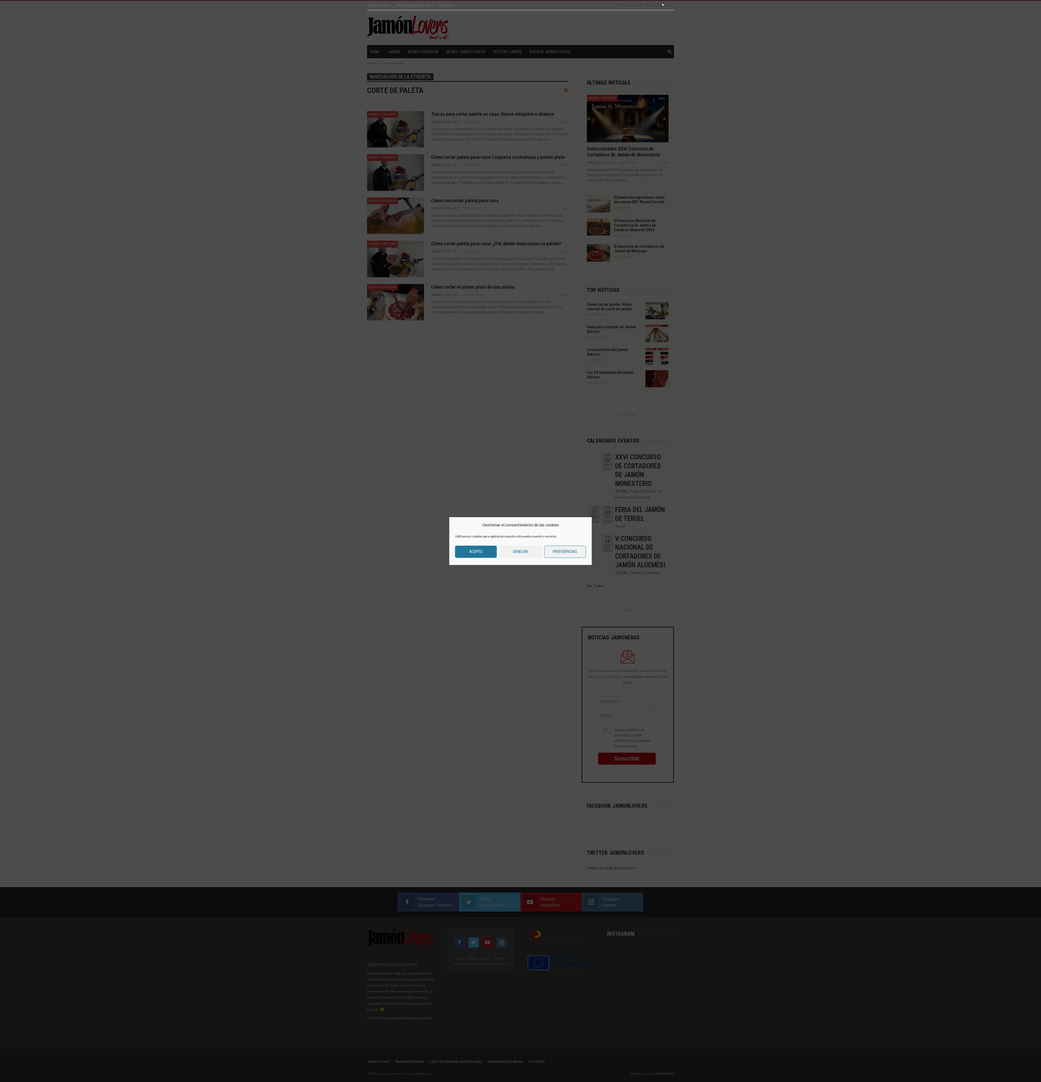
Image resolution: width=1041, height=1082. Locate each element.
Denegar (520, 551)
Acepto (476, 551)
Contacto (446, 5)
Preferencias (565, 551)
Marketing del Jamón (414, 5)
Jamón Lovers (378, 5)
